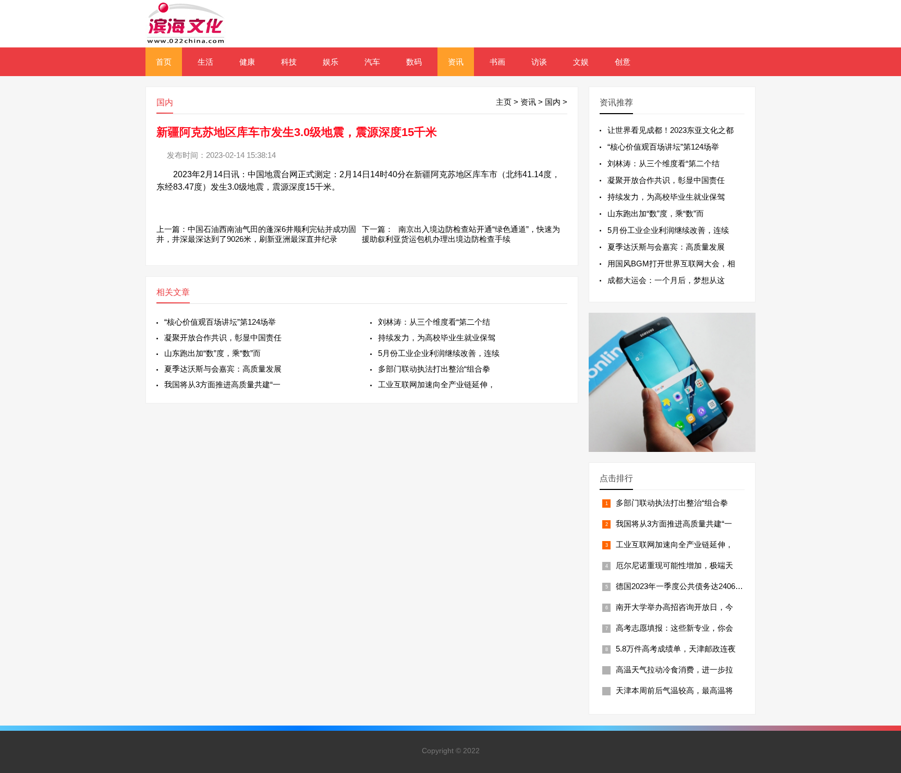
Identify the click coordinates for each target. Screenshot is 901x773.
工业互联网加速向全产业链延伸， (436, 384)
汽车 (372, 61)
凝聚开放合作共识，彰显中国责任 (223, 337)
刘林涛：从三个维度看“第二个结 (434, 321)
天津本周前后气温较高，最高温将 (674, 690)
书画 (497, 61)
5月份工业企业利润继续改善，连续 (439, 353)
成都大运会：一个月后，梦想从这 (666, 280)
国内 (553, 101)
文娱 (581, 61)
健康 (247, 61)
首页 (164, 61)
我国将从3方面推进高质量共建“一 (222, 384)
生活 (205, 61)
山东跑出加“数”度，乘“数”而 (212, 353)
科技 (289, 61)
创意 (622, 61)
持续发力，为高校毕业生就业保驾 (436, 337)
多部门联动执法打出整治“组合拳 (434, 368)
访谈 (539, 61)
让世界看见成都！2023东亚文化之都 (670, 130)
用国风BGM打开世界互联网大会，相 (671, 263)
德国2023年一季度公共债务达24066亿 (681, 586)
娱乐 (330, 61)
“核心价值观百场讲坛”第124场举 (220, 321)
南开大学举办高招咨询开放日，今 (674, 607)
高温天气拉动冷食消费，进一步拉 (674, 669)
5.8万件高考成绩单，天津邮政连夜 (676, 648)
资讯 (456, 61)
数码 (414, 61)
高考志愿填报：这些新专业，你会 (674, 627)
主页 (504, 101)
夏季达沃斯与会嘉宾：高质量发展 (223, 368)
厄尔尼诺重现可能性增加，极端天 (674, 565)
